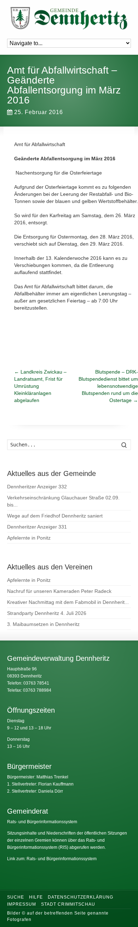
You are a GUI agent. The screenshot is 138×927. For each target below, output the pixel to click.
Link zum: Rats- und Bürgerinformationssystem (52, 858)
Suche (15, 897)
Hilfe (36, 897)
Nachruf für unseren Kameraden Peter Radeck (59, 591)
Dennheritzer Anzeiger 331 (37, 527)
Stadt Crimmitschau (68, 904)
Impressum (21, 904)
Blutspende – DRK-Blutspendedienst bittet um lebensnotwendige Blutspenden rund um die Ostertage (108, 386)
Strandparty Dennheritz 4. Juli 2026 (46, 613)
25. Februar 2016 (38, 112)
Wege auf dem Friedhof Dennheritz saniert (55, 516)
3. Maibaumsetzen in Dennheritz (43, 624)
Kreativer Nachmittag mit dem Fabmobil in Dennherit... (68, 602)
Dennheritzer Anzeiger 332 (37, 486)
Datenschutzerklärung (80, 897)
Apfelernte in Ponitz (29, 538)
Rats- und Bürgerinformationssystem (42, 821)
